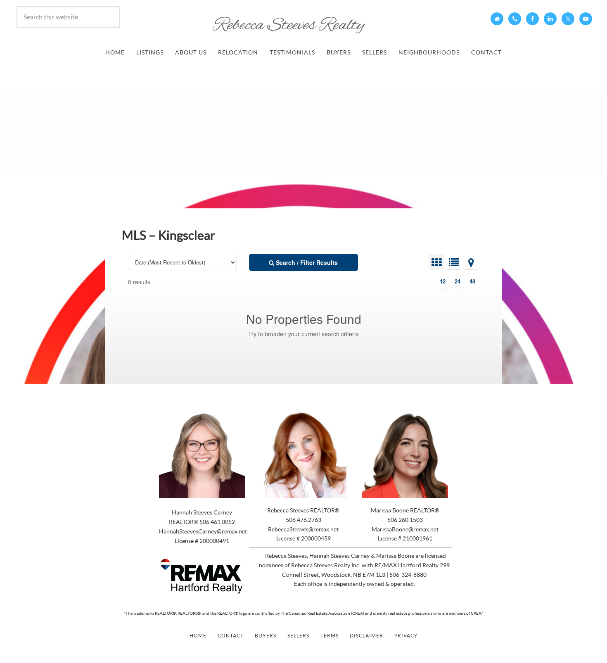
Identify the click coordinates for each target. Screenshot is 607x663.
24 (457, 281)
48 (472, 281)
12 (443, 281)
